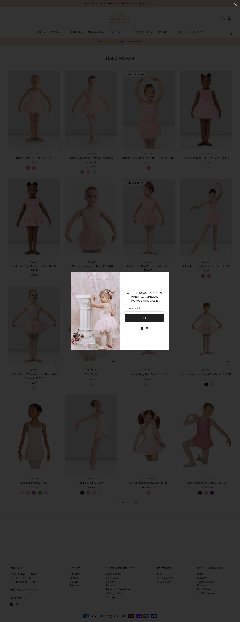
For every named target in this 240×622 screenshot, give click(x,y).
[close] (236, 4)
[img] (141, 329)
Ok (144, 317)
